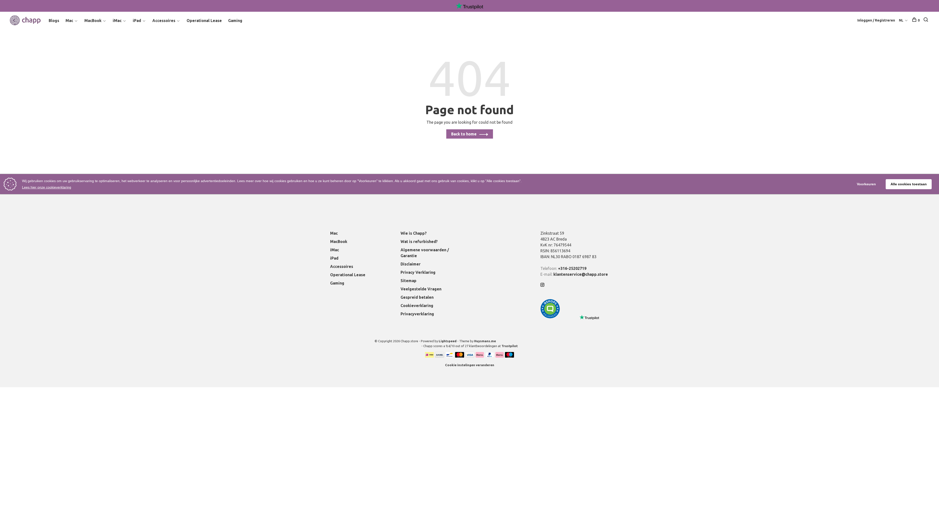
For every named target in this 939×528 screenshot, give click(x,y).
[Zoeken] (926, 20)
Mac (69, 20)
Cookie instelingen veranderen (469, 365)
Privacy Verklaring (418, 272)
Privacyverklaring (417, 314)
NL (901, 20)
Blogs (54, 20)
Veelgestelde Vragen (421, 289)
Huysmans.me (485, 341)
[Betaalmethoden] (429, 356)
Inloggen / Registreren (876, 20)
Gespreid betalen (417, 297)
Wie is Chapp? (414, 233)
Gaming (235, 20)
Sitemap (408, 280)
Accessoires (163, 20)
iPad (137, 20)
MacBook (92, 20)
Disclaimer (411, 264)
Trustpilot (510, 346)
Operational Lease (204, 20)
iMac (117, 20)
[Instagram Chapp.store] (542, 285)
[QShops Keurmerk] (550, 317)
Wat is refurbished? (419, 241)
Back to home (464, 134)
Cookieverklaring (417, 305)
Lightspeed (448, 341)
